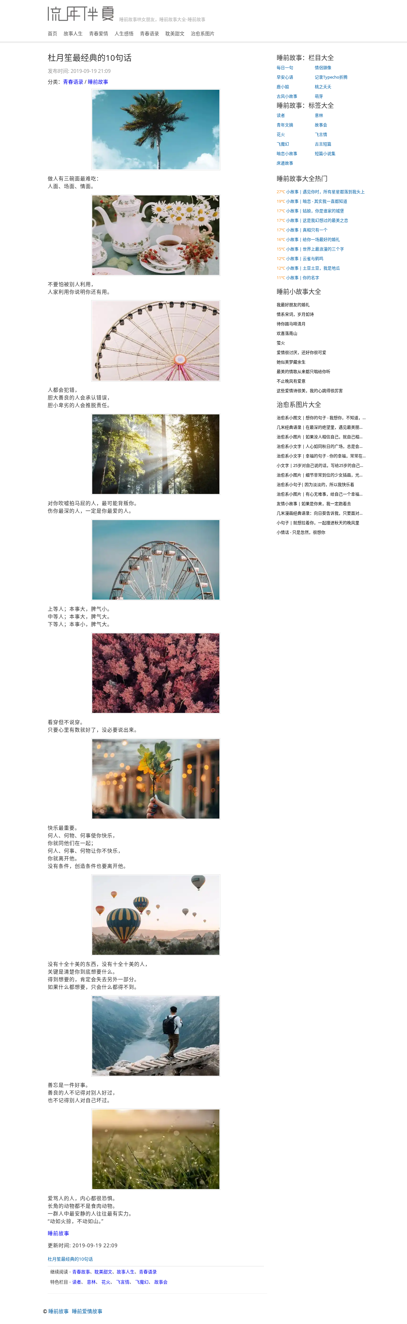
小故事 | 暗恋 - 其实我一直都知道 (316, 201)
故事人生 (73, 33)
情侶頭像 (323, 67)
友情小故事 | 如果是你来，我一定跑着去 (314, 503)
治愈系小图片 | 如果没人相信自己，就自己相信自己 (324, 437)
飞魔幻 (141, 1282)
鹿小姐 (283, 86)
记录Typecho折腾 (331, 77)
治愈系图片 (203, 33)
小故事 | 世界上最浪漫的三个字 (315, 249)
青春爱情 (98, 33)
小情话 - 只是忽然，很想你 (301, 532)
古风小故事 (287, 96)
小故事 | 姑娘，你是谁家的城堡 (315, 211)
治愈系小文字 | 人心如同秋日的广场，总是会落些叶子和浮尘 (332, 446)
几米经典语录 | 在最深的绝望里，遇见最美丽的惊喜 (324, 427)
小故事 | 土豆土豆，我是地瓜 (313, 268)
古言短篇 (323, 144)
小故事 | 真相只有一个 (307, 230)
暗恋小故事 (287, 153)
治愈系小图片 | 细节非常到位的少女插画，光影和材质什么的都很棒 (339, 475)
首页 (52, 33)
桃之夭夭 (323, 86)
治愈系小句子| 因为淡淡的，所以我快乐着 (315, 484)
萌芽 (319, 96)
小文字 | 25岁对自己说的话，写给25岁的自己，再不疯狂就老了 (335, 465)
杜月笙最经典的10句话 (70, 1259)
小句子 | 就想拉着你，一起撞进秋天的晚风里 (318, 522)
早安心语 (285, 77)
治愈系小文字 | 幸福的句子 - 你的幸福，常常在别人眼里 (328, 456)
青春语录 (149, 33)
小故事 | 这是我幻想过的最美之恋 (317, 220)
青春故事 (81, 1272)
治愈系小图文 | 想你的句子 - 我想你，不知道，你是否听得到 (332, 417)
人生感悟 (124, 33)
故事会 (161, 1282)
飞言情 (122, 1282)
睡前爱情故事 (87, 1311)
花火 (105, 1282)
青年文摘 (285, 125)
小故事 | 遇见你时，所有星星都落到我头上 (325, 191)
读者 (76, 1282)
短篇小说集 (325, 153)
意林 (91, 1282)
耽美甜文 (174, 33)
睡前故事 (98, 81)
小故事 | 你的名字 (302, 277)
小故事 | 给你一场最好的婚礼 (313, 239)
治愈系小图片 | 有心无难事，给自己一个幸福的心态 (324, 494)
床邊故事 (285, 163)
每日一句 (285, 67)
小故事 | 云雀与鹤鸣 (304, 258)
